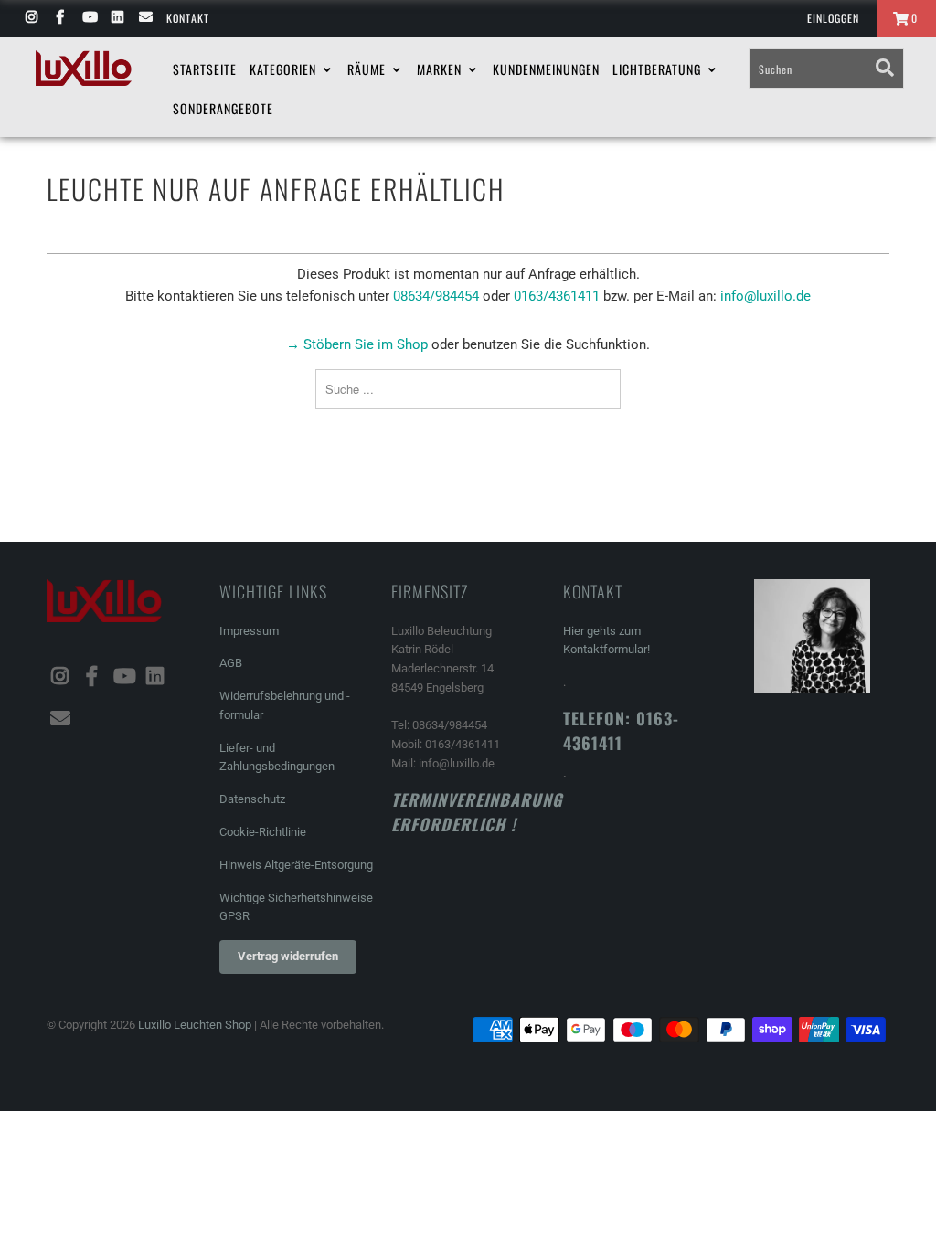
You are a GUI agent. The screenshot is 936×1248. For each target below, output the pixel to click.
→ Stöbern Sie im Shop (357, 344)
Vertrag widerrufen (288, 956)
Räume (368, 69)
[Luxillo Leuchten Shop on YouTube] (88, 18)
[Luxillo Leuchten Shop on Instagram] (30, 18)
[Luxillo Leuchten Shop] (84, 68)
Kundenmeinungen (546, 69)
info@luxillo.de (765, 296)
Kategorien (285, 69)
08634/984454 (436, 296)
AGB (230, 663)
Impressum (249, 631)
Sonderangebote (223, 108)
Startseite (205, 69)
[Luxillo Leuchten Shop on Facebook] (59, 18)
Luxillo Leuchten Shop (194, 1024)
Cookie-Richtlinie (262, 832)
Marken (441, 69)
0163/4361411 (557, 296)
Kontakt (187, 18)
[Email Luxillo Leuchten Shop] (145, 18)
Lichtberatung (658, 69)
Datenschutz (252, 799)
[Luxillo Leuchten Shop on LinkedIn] (116, 18)
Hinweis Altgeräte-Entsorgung (296, 865)
